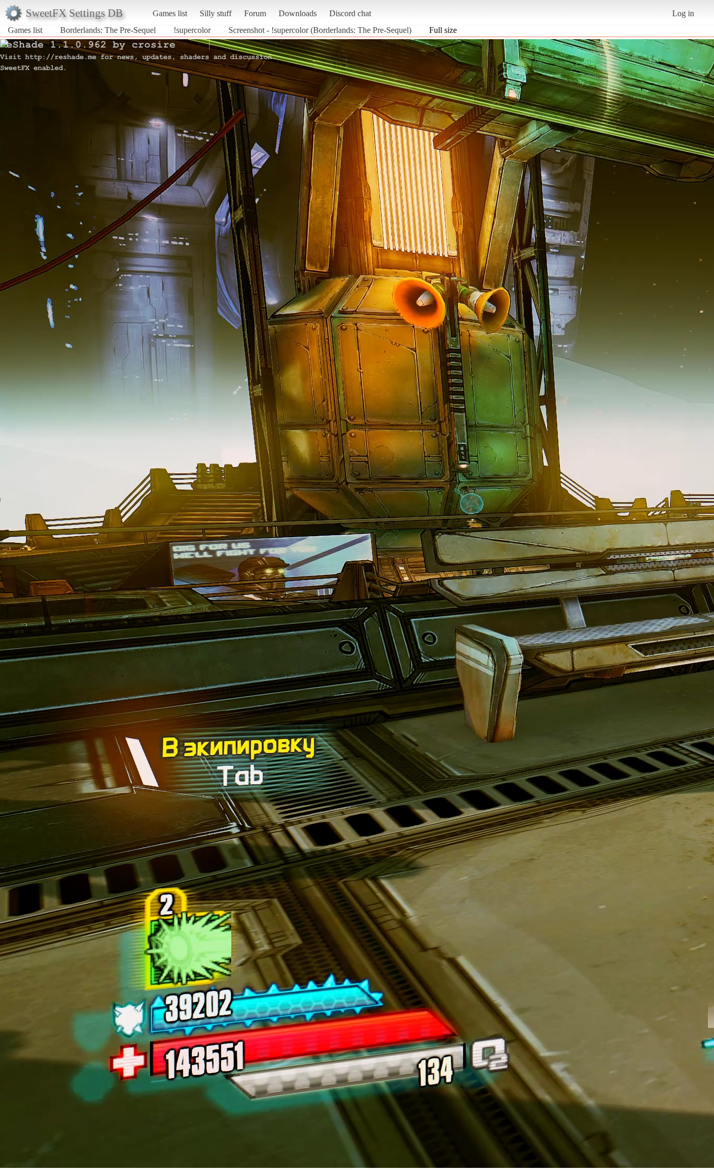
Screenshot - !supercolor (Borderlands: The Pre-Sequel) (319, 30)
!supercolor (192, 30)
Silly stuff (216, 13)
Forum (255, 13)
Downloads (298, 13)
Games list (170, 13)
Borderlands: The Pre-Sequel (108, 30)
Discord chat (350, 13)
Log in (683, 13)
